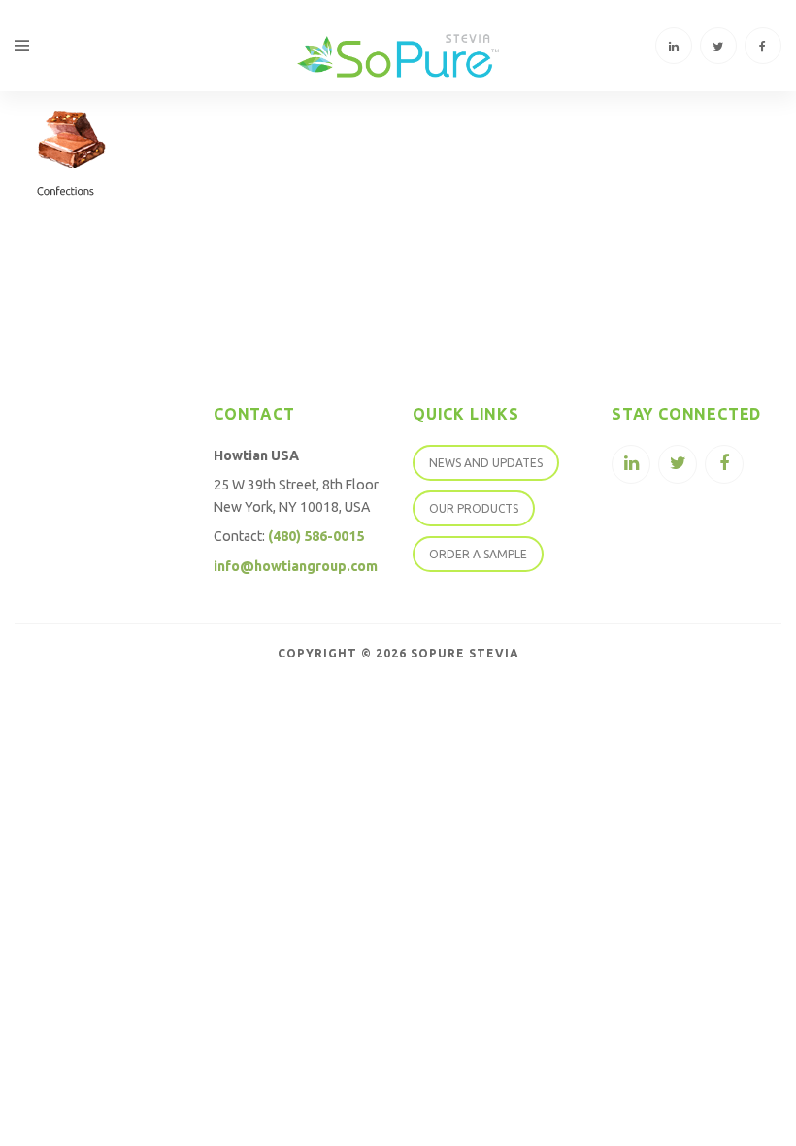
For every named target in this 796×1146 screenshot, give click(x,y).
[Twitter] (718, 45)
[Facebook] (763, 45)
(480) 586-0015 (316, 536)
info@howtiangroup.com (296, 566)
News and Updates (486, 462)
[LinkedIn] (673, 45)
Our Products (473, 508)
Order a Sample (478, 554)
